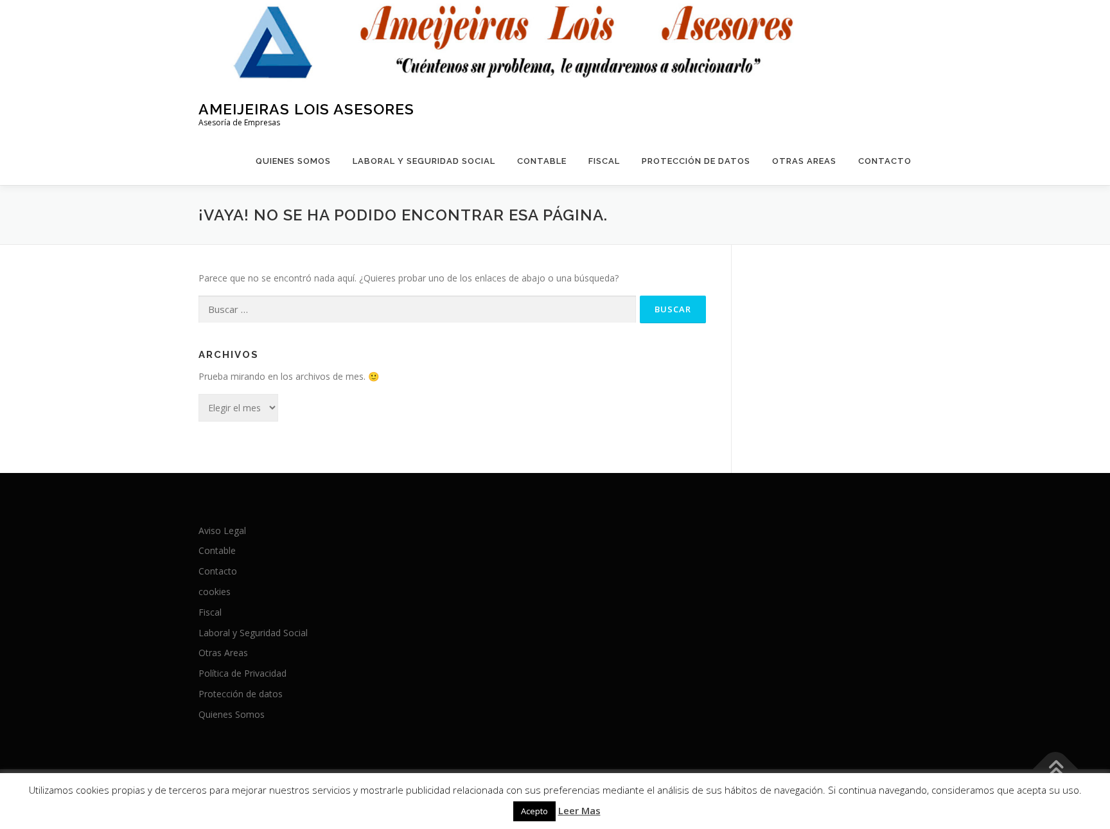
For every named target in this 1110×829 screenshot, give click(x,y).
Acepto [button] (534, 811)
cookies (214, 591)
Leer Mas (579, 810)
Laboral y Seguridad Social (424, 161)
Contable (542, 161)
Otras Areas (804, 161)
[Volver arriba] (1056, 769)
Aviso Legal (222, 530)
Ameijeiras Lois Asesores (306, 108)
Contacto (885, 161)
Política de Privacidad (242, 673)
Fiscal (604, 161)
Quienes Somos (293, 161)
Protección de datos (696, 161)
